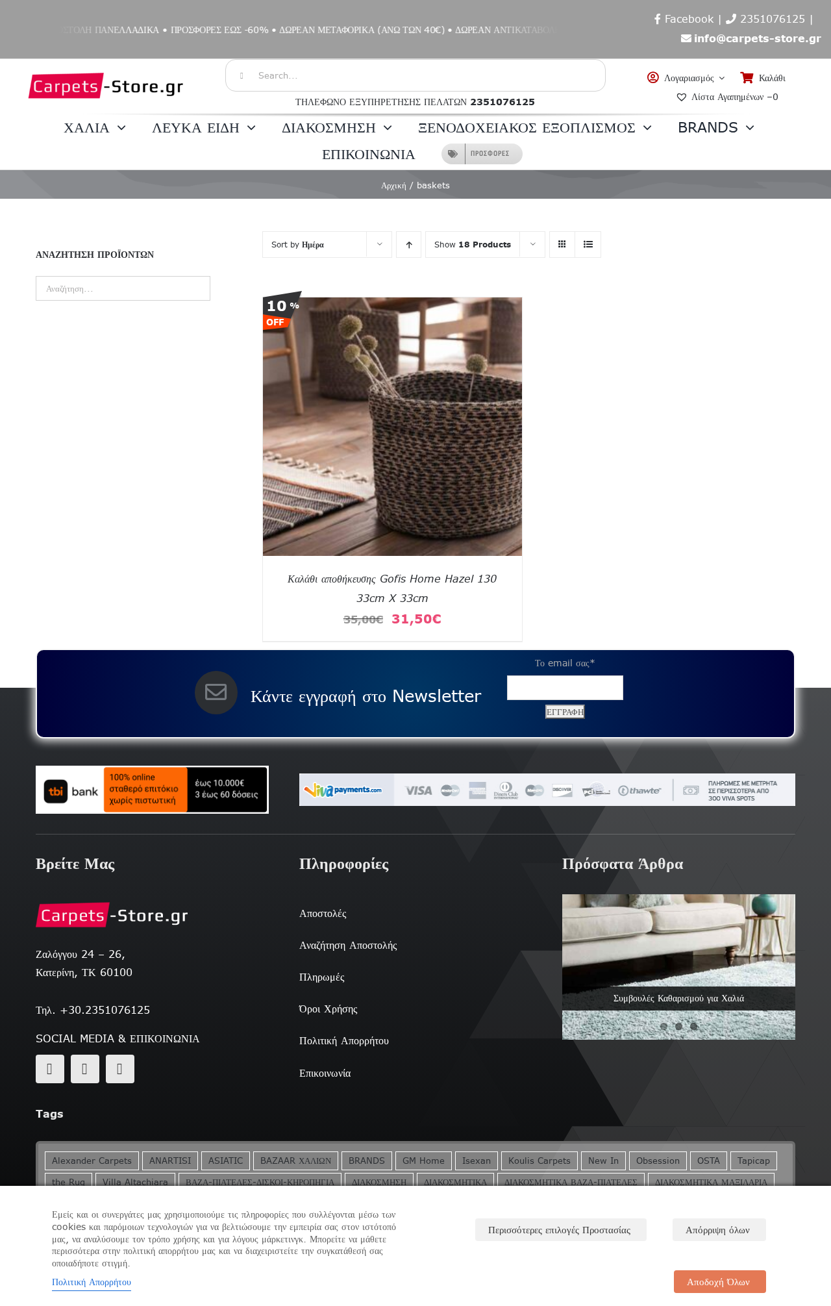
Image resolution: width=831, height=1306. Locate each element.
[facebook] (50, 1069)
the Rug (68, 1182)
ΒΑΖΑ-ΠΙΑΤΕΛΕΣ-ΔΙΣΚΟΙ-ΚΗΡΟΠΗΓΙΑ (260, 1182)
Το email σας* (565, 663)
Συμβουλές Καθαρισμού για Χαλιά (679, 998)
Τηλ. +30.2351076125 (93, 1010)
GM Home (424, 1160)
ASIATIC (225, 1160)
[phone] (120, 1069)
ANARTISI (170, 1160)
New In (603, 1160)
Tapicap (754, 1160)
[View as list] (588, 244)
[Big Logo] (106, 65)
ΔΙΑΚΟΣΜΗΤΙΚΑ (455, 1182)
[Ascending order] (408, 244)
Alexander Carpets (92, 1160)
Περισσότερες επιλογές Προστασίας (559, 1230)
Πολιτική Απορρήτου (91, 1281)
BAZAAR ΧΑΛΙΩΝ (295, 1160)
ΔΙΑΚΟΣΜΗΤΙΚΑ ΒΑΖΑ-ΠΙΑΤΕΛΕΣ (571, 1182)
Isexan (476, 1160)
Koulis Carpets (539, 1160)
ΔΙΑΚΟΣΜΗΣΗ (379, 1182)
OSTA (708, 1160)
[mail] (85, 1069)
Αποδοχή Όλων (718, 1281)
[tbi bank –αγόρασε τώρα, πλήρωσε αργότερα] (152, 790)
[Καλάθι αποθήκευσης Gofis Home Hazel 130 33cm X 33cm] (392, 305)
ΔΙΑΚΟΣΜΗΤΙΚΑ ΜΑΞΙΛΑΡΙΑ (711, 1182)
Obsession (658, 1160)
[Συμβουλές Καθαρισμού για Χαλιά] (678, 967)
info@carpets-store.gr (757, 38)
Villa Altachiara (135, 1182)
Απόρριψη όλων (718, 1230)
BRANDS (367, 1160)
